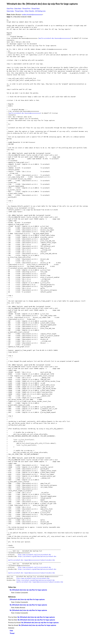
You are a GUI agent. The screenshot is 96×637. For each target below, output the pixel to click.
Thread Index (19, 11)
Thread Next (35, 8)
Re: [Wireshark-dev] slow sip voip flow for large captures (28, 590)
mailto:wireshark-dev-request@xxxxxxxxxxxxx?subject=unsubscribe (31, 560)
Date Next (17, 8)
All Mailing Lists (40, 11)
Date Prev (10, 8)
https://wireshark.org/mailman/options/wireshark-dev (37, 556)
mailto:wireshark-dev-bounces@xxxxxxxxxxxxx (54, 38)
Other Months (29, 11)
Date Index (10, 11)
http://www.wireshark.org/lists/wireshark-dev (34, 554)
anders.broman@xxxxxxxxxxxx (32, 14)
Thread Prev (26, 8)
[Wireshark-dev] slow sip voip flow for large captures (27, 599)
